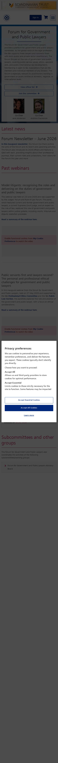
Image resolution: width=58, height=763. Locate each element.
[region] (29, 381)
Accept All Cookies (29, 408)
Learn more (29, 415)
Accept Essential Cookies (29, 400)
